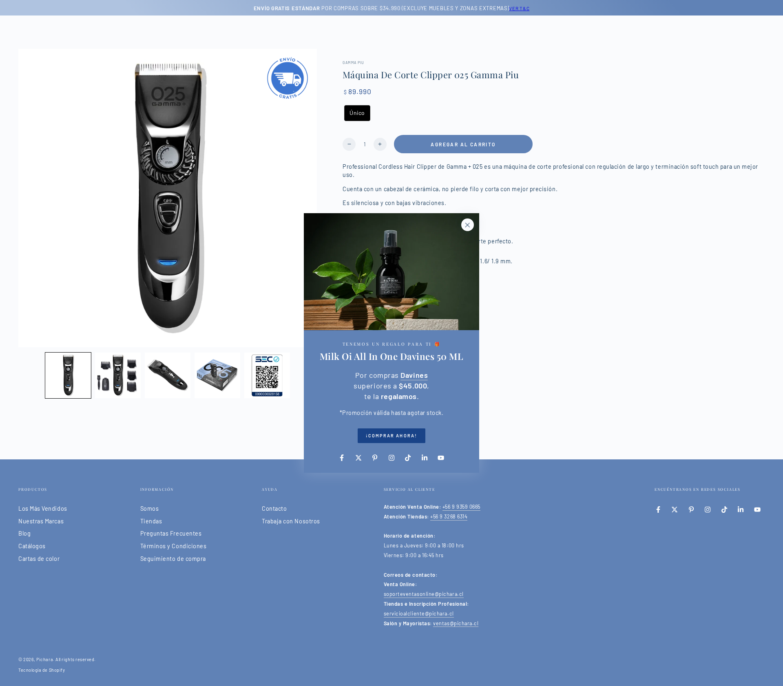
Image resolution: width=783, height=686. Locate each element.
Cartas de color (39, 558)
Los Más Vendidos (42, 508)
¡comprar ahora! (391, 435)
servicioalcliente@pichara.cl (419, 613)
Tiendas (151, 521)
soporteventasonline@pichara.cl (424, 594)
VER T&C (519, 8)
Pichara (44, 659)
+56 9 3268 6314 (448, 516)
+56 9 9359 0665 (461, 506)
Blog (24, 533)
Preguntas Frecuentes (171, 533)
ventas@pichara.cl (455, 623)
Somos (149, 508)
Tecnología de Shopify (41, 670)
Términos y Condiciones (173, 546)
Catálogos (32, 546)
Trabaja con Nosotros (291, 521)
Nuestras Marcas (41, 521)
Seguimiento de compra (173, 558)
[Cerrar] (467, 225)
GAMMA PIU (354, 62)
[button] (68, 375)
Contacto (274, 508)
